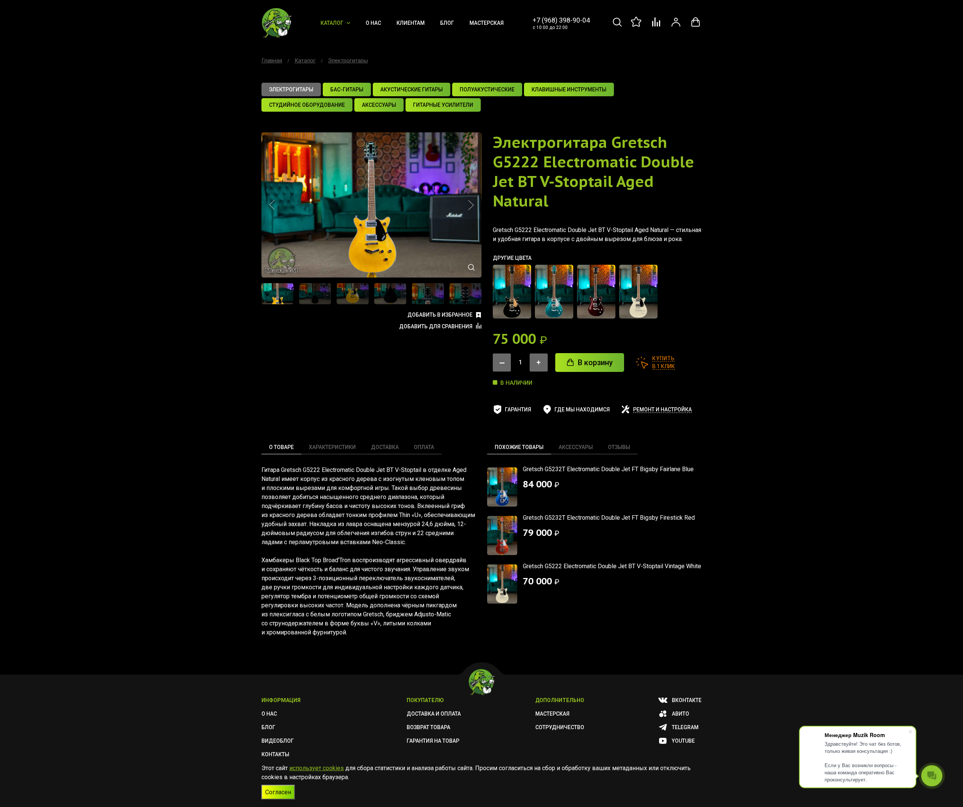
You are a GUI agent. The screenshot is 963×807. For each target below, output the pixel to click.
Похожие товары (519, 447)
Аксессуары (576, 447)
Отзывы (619, 447)
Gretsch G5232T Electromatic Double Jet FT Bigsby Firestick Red (609, 517)
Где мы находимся (582, 410)
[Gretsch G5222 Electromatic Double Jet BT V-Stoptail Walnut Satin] (596, 292)
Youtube (683, 741)
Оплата (424, 447)
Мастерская (486, 23)
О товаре (281, 447)
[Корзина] (696, 26)
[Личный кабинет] (676, 26)
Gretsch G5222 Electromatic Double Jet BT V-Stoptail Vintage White (612, 566)
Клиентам (410, 23)
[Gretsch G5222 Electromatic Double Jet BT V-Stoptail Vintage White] (638, 292)
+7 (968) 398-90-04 (561, 20)
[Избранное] (637, 26)
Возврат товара (428, 727)
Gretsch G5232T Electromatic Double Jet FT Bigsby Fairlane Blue (608, 469)
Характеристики (332, 447)
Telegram (685, 727)
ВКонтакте (687, 700)
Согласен (278, 792)
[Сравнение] (656, 26)
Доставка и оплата (434, 714)
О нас (373, 23)
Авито (680, 714)
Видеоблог (277, 741)
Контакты (275, 754)
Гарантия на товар (433, 741)
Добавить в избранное (439, 315)
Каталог (331, 23)
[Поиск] (617, 26)
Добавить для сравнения (435, 326)
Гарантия (518, 410)
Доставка (385, 447)
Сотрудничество (559, 727)
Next (471, 205)
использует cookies (316, 768)
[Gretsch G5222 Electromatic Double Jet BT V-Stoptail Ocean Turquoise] (554, 292)
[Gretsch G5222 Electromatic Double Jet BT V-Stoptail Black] (512, 292)
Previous (272, 205)
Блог (447, 23)
